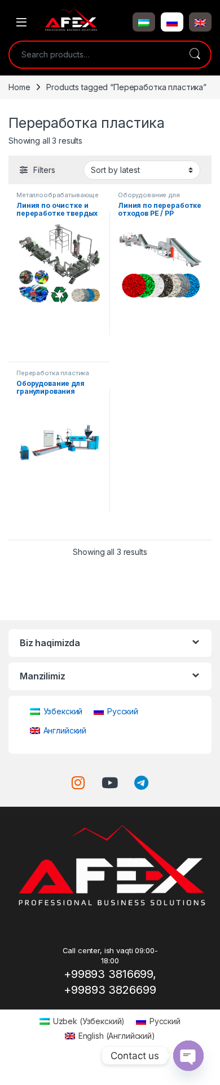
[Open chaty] (188, 1055)
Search (194, 55)
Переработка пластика (52, 373)
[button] (144, 22)
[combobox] (94, 55)
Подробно (59, 349)
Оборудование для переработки (149, 198)
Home (19, 87)
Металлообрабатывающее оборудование (57, 198)
